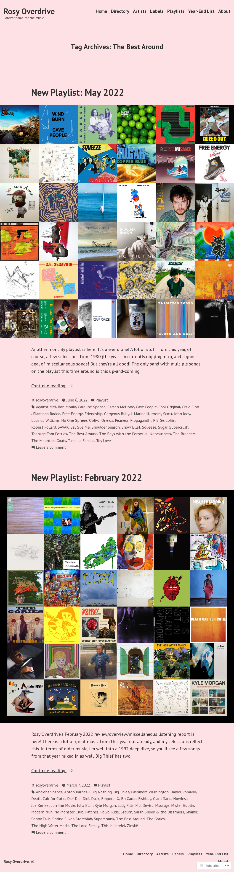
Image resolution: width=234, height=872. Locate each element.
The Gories (155, 818)
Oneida (107, 420)
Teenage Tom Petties (49, 433)
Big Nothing (101, 792)
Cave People (146, 406)
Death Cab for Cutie (48, 798)
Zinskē (132, 825)
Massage (162, 805)
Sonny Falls (41, 818)
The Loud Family (85, 825)
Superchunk (104, 818)
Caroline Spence (92, 406)
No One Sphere (74, 420)
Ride (115, 812)
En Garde (128, 798)
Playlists (175, 11)
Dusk (95, 798)
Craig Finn (190, 406)
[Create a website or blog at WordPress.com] (32, 861)
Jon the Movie (63, 805)
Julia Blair (85, 805)
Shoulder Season (106, 427)
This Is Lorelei (113, 825)
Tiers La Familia (81, 440)
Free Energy (72, 413)
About (224, 11)
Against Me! (46, 406)
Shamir (191, 812)
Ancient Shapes (49, 792)
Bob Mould (67, 406)
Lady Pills (125, 805)
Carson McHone (120, 406)
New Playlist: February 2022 (86, 477)
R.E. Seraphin (164, 420)
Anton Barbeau (77, 792)
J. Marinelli (140, 413)
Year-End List (201, 11)
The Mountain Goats (48, 440)
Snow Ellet (131, 427)
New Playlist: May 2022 (77, 92)
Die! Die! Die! (78, 798)
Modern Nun (42, 812)
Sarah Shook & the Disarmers (159, 812)
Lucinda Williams (45, 420)
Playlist (102, 400)
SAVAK (63, 427)
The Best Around (83, 433)
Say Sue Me (80, 427)
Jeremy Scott (161, 413)
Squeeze (149, 427)
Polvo (104, 812)
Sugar (163, 427)
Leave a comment (51, 447)
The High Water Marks (50, 825)
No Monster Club (68, 812)
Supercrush (178, 427)
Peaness (121, 420)
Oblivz (94, 420)
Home (101, 11)
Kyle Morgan (105, 805)
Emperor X (110, 798)
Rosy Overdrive (29, 11)
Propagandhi (140, 420)
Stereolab (84, 818)
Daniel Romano (183, 792)
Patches (91, 812)
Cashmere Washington (150, 792)
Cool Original (169, 406)
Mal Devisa (144, 805)
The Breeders (184, 433)
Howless (180, 798)
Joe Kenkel (40, 805)
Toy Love (103, 440)
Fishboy (144, 798)
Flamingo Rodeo (46, 413)
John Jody (182, 413)
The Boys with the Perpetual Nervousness (135, 433)
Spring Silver (63, 818)
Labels (157, 11)
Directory (120, 11)
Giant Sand (162, 798)
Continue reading (48, 386)
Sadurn (126, 812)
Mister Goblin (182, 805)
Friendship (93, 413)
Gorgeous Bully (116, 413)
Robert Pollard (43, 427)
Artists (139, 11)
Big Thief (121, 792)
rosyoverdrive (47, 400)
